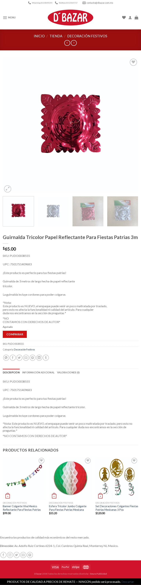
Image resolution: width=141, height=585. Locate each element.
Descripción (11, 372)
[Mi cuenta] (130, 17)
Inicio (39, 36)
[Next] (131, 125)
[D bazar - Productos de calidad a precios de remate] (70, 18)
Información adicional (38, 372)
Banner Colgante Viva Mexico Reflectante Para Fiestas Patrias (22, 508)
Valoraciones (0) (68, 372)
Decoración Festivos (87, 36)
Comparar (14, 334)
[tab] (11, 372)
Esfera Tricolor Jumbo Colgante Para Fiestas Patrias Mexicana (67, 508)
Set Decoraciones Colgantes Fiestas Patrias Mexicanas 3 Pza (116, 508)
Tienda (56, 36)
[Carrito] (136, 17)
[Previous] (10, 125)
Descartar (127, 581)
